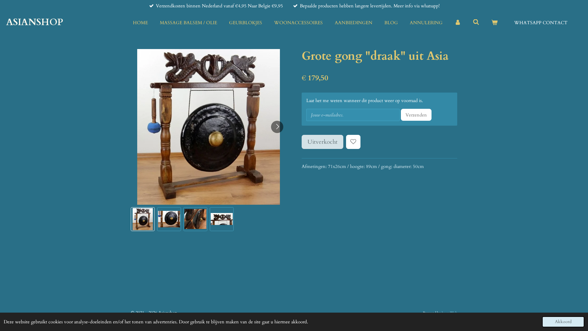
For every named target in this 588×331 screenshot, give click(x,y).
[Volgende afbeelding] (277, 127)
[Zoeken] (476, 22)
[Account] (458, 23)
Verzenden (416, 115)
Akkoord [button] (563, 322)
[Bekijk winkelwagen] (494, 23)
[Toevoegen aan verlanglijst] (353, 142)
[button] (143, 219)
